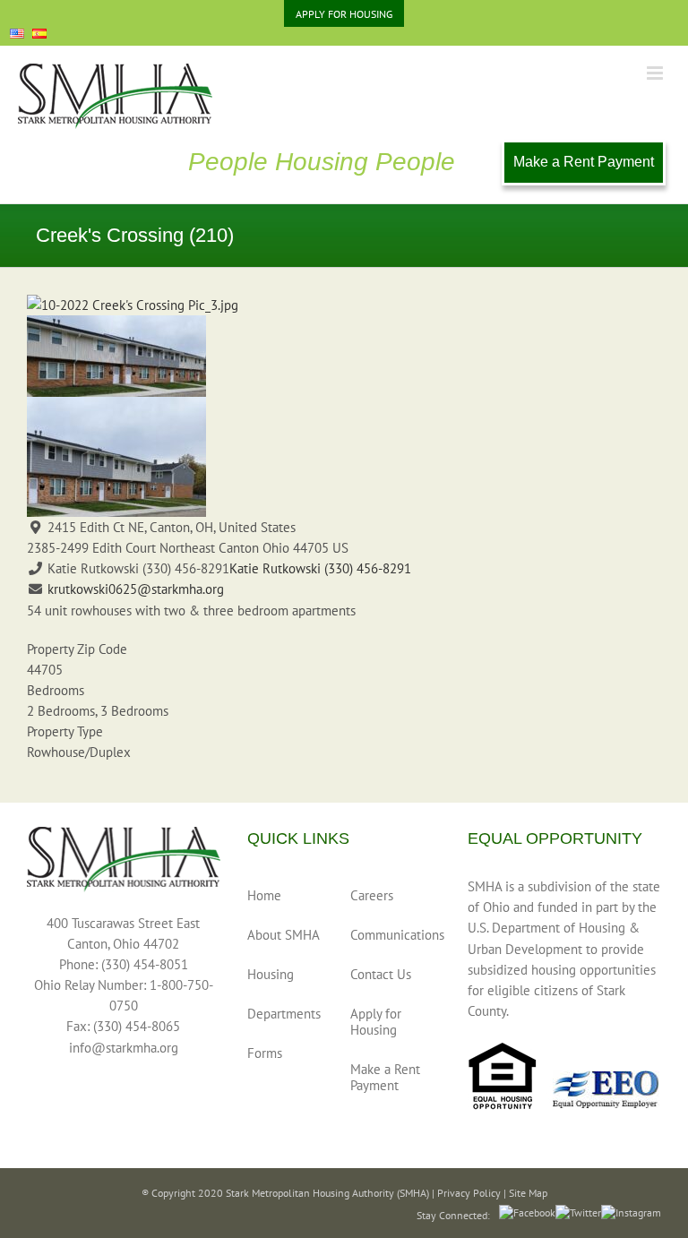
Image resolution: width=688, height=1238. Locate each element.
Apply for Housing (375, 1021)
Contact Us (380, 974)
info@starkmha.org (123, 1047)
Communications (390, 934)
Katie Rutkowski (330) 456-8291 (320, 568)
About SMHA (283, 934)
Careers (371, 895)
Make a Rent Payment (583, 161)
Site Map (528, 1192)
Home (264, 895)
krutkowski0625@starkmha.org (135, 589)
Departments (284, 1013)
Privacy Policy (469, 1192)
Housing (270, 974)
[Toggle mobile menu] (656, 73)
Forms (264, 1053)
